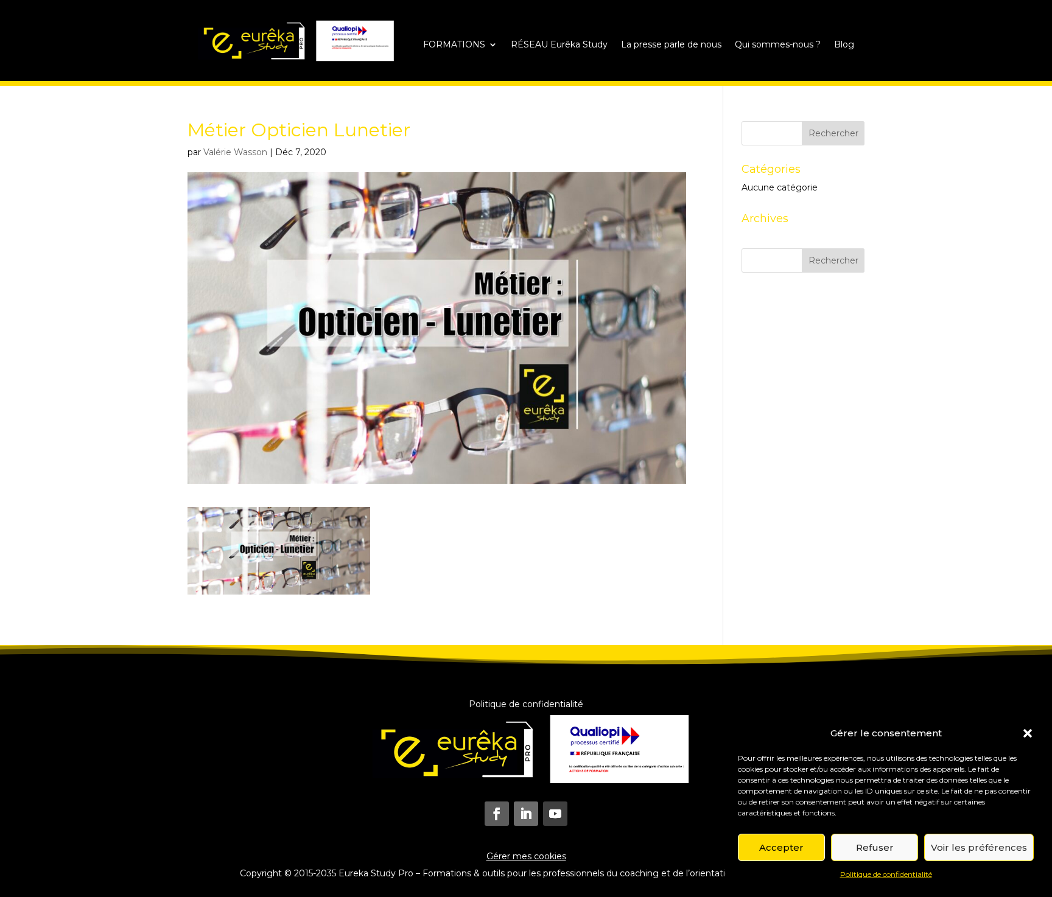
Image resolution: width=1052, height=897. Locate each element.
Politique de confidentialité (886, 874)
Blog (844, 45)
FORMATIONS (454, 45)
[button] (1028, 733)
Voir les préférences (979, 847)
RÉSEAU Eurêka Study (559, 45)
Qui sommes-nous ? (778, 45)
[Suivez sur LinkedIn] (526, 813)
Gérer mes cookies (526, 856)
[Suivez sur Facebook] (497, 813)
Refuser (875, 847)
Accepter (781, 847)
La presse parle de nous (671, 45)
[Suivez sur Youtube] (555, 813)
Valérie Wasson (235, 152)
